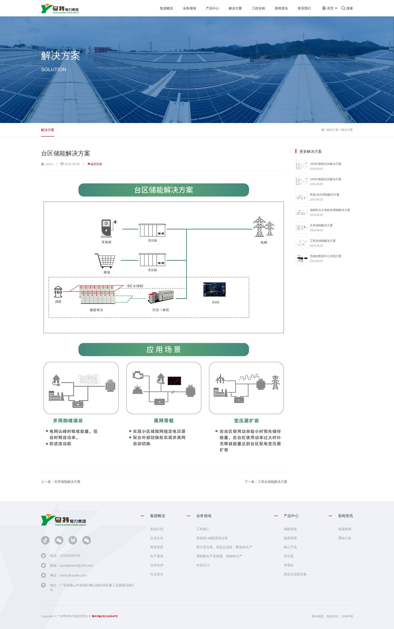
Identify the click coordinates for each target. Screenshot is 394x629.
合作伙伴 (156, 565)
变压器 (289, 556)
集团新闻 (344, 529)
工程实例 (258, 8)
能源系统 (290, 538)
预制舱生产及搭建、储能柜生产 (219, 556)
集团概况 (166, 8)
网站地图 (317, 616)
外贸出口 (203, 565)
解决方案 (235, 8)
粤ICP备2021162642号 (105, 616)
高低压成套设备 (295, 574)
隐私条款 (332, 616)
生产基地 (156, 556)
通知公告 (344, 538)
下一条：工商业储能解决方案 (266, 481)
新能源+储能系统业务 (212, 538)
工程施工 (203, 529)
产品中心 (212, 8)
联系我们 (304, 8)
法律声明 (347, 616)
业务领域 (189, 8)
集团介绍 (156, 529)
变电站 (289, 565)
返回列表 (96, 164)
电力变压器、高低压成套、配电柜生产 (224, 547)
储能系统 (290, 529)
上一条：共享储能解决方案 (60, 481)
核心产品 (290, 547)
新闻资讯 (281, 8)
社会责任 (156, 574)
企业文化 (156, 538)
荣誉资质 (156, 547)
